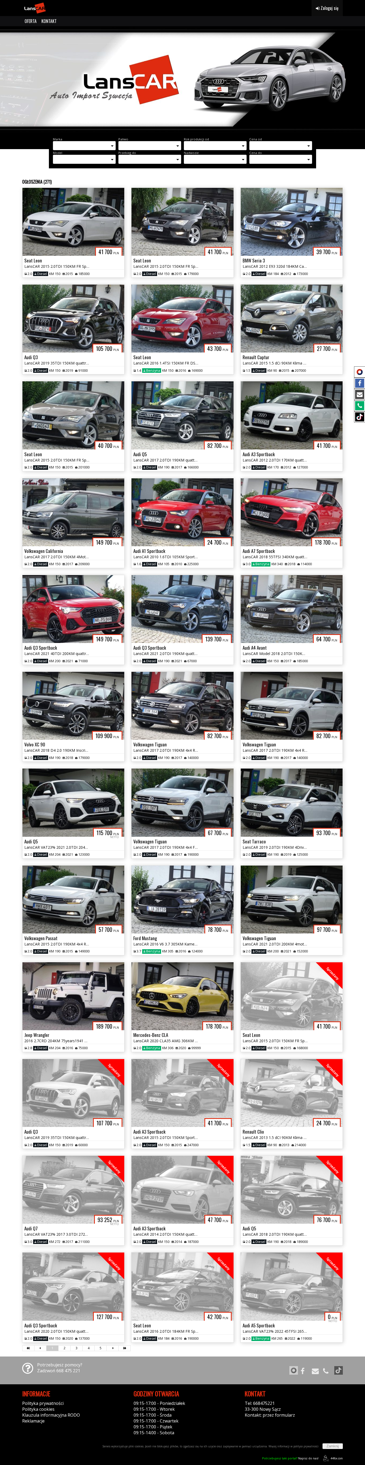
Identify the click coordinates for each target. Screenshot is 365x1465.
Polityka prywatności (43, 1403)
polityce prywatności (306, 1446)
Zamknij (333, 1446)
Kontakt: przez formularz (270, 1415)
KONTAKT (49, 21)
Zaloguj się (329, 8)
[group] (182, 79)
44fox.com (337, 1458)
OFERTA (31, 21)
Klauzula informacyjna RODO (51, 1415)
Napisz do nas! (290, 1458)
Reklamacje (33, 1421)
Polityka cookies (38, 1409)
